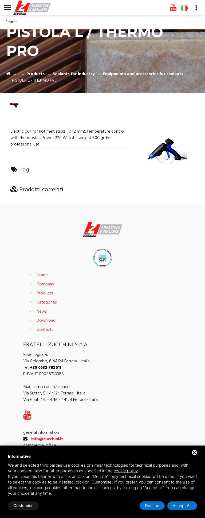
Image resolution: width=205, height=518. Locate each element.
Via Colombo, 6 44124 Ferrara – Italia (56, 361)
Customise (23, 505)
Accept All (182, 505)
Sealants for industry (74, 74)
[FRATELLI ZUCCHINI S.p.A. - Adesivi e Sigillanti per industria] (32, 7)
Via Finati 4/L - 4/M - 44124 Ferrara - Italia (60, 399)
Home (42, 275)
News (42, 311)
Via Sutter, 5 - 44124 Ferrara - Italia (54, 393)
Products (35, 74)
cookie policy (126, 470)
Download (46, 320)
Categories (47, 302)
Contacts (45, 329)
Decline (152, 505)
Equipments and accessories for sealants (143, 74)
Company (45, 284)
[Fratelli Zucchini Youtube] (173, 8)
